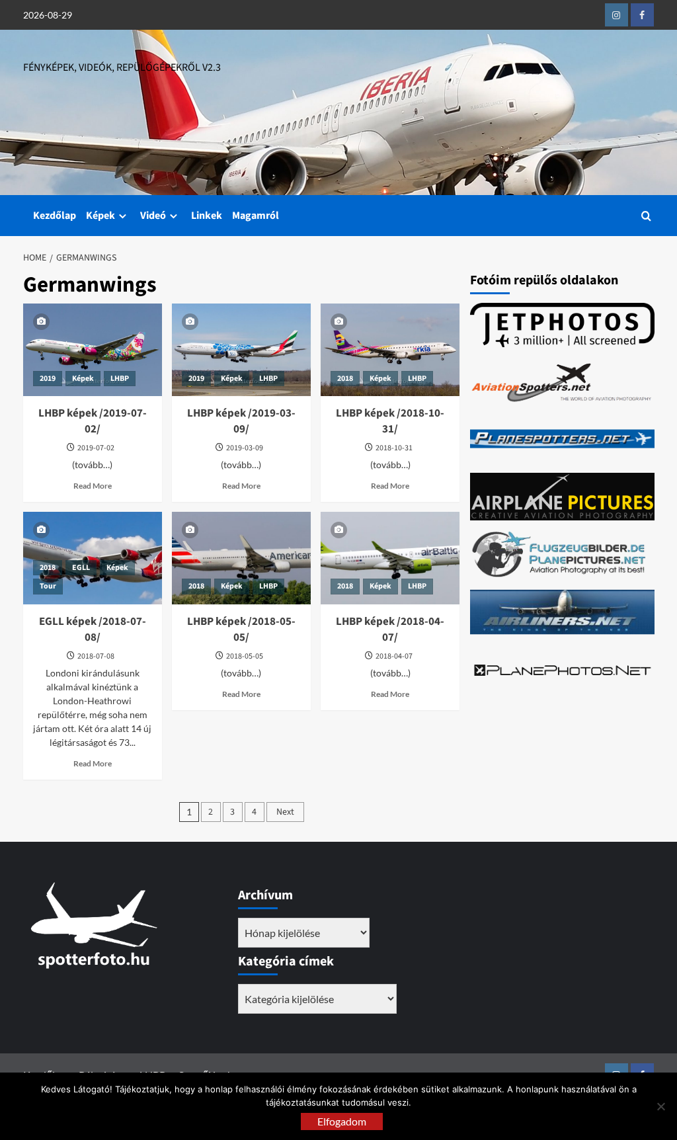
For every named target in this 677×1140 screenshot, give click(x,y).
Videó (153, 215)
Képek (100, 215)
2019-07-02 (95, 448)
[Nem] (660, 1106)
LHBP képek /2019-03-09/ (241, 421)
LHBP (119, 378)
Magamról (255, 215)
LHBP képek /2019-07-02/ (92, 421)
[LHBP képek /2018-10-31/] (390, 350)
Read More (92, 486)
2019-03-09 (244, 448)
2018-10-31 (394, 448)
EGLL (81, 567)
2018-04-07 (394, 656)
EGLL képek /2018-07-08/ (92, 629)
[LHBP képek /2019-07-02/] (92, 350)
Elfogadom (341, 1121)
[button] (646, 216)
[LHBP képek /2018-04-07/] (390, 558)
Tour (48, 586)
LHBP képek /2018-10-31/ (390, 421)
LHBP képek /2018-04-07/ (390, 629)
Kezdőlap (54, 215)
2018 (345, 378)
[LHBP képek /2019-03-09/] (241, 350)
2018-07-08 (95, 656)
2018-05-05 (244, 656)
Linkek (206, 215)
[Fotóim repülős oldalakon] (562, 325)
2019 (48, 378)
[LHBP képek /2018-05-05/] (241, 558)
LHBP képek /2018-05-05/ (241, 629)
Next (285, 812)
